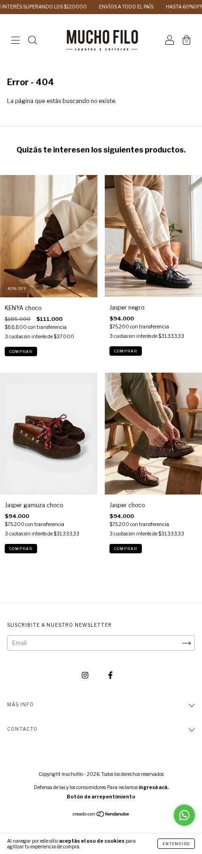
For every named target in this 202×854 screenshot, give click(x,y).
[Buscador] (32, 41)
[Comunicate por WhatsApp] (184, 815)
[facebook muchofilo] (110, 675)
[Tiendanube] (101, 815)
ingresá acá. (154, 787)
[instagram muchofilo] (86, 675)
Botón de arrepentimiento (101, 796)
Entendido (176, 843)
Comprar (20, 351)
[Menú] (15, 41)
